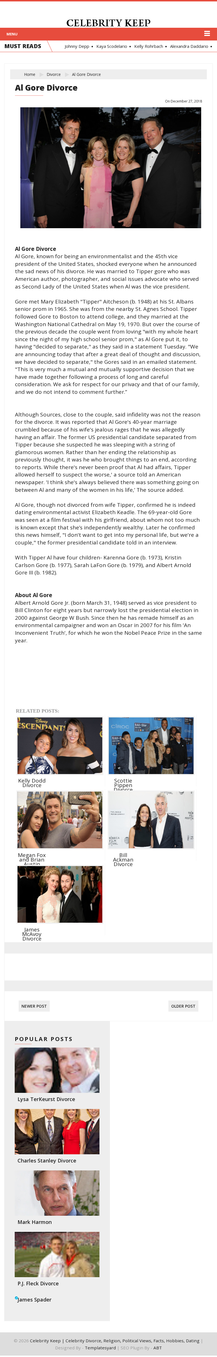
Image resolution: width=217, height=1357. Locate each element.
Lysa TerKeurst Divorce (46, 1099)
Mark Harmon (35, 1222)
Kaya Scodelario (109, 46)
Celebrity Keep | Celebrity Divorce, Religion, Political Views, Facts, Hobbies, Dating (114, 1340)
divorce (54, 74)
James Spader (34, 1299)
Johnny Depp (74, 46)
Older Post (183, 1006)
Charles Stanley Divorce (47, 1160)
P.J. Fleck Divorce (38, 1283)
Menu (12, 34)
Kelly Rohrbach (146, 46)
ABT (157, 1347)
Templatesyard (100, 1347)
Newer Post (34, 1006)
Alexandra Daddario (187, 46)
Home (29, 74)
